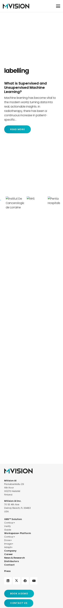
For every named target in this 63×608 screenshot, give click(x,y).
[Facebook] (25, 581)
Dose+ (8, 540)
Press (7, 571)
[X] (16, 581)
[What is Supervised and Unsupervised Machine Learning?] (31, 107)
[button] (58, 6)
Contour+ (9, 522)
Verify (7, 526)
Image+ (8, 543)
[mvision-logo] (16, 6)
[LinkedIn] (8, 581)
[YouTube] (34, 581)
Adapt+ (8, 547)
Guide (7, 529)
